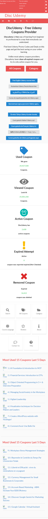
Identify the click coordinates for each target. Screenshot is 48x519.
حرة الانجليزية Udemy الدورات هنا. (24, 92)
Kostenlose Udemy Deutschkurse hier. (24, 86)
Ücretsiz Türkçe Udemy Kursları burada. (23, 114)
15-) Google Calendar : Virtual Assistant (23, 507)
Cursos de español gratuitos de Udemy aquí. (24, 98)
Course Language (8, 330)
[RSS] (46, 1)
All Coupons (15, 68)
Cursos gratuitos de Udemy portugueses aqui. (23, 138)
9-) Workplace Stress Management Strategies (26, 451)
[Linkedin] (46, 4)
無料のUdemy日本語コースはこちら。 (23, 132)
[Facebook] (46, 11)
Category (33, 68)
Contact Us (16, 346)
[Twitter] (46, 8)
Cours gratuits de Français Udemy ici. (23, 126)
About (39, 330)
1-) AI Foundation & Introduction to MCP (24, 368)
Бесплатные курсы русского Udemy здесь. (24, 104)
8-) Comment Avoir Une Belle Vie (21, 426)
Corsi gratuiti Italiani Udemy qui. (24, 120)
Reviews (23, 330)
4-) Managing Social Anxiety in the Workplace (26, 392)
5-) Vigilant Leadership (16, 399)
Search (7, 314)
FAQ (31, 346)
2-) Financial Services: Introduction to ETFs (25, 375)
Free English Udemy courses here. (24, 80)
